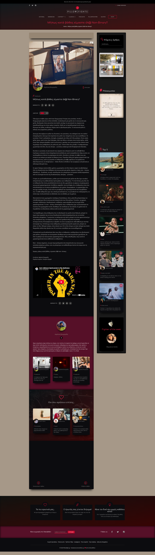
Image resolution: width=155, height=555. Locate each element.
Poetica (56, 374)
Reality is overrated (105, 273)
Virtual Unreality (109, 202)
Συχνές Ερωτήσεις (52, 542)
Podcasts (82, 16)
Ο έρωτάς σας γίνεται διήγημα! (77, 509)
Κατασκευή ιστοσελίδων (77, 548)
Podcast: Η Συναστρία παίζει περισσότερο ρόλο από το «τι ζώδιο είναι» (80, 430)
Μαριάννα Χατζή (109, 169)
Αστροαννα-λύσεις (78, 426)
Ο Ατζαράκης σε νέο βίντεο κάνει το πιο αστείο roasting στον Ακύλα (110, 276)
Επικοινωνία (61, 542)
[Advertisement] (61, 462)
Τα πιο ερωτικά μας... (45, 509)
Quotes (103, 16)
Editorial (42, 16)
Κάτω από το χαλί (105, 207)
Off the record (104, 305)
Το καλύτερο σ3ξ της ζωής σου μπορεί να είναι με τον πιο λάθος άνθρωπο (111, 210)
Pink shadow (38, 426)
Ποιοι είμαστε (84, 542)
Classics (72, 16)
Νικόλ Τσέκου (42, 421)
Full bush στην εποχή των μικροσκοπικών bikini (40, 429)
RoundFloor (92, 548)
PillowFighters (93, 16)
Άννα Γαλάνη (81, 421)
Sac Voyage (103, 174)
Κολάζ (102, 239)
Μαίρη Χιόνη (62, 421)
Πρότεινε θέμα (69, 542)
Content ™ (61, 16)
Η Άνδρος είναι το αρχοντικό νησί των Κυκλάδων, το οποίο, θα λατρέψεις (110, 178)
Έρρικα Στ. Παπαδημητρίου (112, 300)
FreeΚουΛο (37, 96)
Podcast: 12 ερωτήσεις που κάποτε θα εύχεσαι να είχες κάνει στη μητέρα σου (110, 308)
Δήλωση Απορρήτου (102, 542)
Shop (112, 16)
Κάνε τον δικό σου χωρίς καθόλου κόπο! (110, 510)
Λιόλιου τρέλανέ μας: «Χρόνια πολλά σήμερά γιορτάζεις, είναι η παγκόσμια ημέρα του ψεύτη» (110, 243)
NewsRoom (51, 16)
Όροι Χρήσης (92, 542)
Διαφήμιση (77, 542)
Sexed (56, 426)
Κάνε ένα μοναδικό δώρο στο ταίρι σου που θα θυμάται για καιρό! (77, 513)
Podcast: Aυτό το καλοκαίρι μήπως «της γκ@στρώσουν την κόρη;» (61, 430)
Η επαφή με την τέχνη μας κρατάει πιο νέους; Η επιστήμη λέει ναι (41, 378)
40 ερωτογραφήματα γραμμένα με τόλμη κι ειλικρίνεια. (45, 513)
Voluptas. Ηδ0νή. (58, 377)
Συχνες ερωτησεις (121, 5)
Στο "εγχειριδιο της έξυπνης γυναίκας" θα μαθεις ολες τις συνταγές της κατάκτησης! (110, 515)
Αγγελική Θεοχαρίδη (50, 87)
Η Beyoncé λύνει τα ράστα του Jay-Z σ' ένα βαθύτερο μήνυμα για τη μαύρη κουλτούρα (80, 379)
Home (65, 26)
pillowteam (108, 234)
